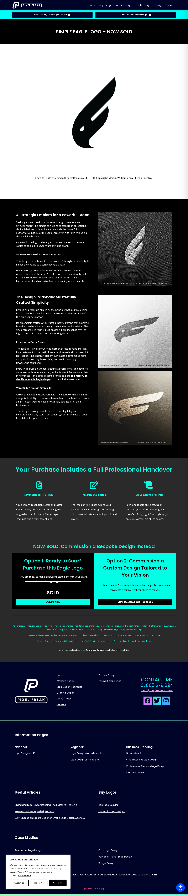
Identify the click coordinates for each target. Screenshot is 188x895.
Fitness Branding (135, 772)
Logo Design (105, 5)
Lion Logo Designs (108, 805)
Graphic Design (143, 5)
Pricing (158, 5)
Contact (169, 5)
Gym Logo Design (108, 850)
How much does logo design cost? (34, 811)
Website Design (123, 5)
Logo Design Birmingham (84, 759)
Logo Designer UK (25, 753)
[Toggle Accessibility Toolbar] (180, 887)
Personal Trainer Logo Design (115, 856)
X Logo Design (106, 863)
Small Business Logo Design (141, 759)
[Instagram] (166, 701)
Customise (19, 883)
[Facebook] (147, 701)
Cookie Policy (24, 875)
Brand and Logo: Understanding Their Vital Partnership (46, 805)
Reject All (38, 883)
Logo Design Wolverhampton (87, 753)
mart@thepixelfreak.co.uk (157, 690)
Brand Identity (134, 753)
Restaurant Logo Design (28, 850)
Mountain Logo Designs (111, 811)
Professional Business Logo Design (145, 766)
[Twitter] (157, 701)
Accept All (57, 883)
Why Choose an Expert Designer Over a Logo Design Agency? (50, 818)
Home (93, 5)
